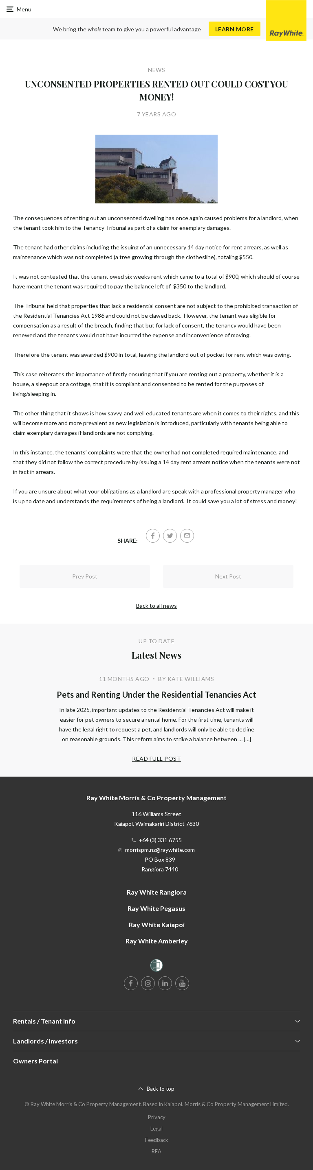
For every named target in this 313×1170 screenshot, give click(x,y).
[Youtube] (182, 983)
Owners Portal (35, 1061)
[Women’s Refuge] (156, 967)
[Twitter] (170, 536)
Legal (156, 1128)
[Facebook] (153, 536)
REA (156, 1151)
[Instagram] (148, 983)
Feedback (156, 1140)
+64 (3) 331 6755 (160, 839)
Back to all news (156, 605)
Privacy (156, 1117)
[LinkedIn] (165, 983)
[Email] (187, 536)
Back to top (160, 1088)
